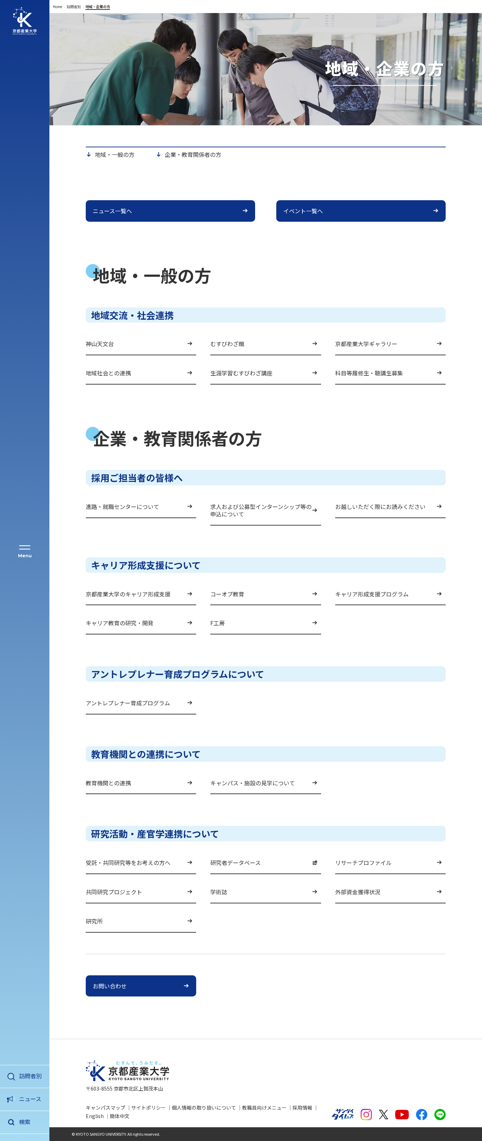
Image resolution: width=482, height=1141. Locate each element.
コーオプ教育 (227, 594)
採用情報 (302, 1107)
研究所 (94, 921)
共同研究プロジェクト (114, 892)
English (95, 1115)
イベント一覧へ (303, 211)
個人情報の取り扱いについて (204, 1107)
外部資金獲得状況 (357, 892)
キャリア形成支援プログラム (372, 594)
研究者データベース (235, 862)
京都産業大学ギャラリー (366, 343)
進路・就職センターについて (122, 506)
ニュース (30, 1098)
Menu (25, 555)
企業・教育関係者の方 (193, 154)
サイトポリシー (148, 1107)
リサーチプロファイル (363, 862)
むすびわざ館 (227, 343)
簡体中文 (119, 1115)
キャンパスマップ (105, 1107)
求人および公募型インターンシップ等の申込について (261, 510)
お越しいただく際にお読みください (380, 506)
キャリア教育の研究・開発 (119, 623)
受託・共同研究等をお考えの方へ (128, 862)
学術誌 (218, 892)
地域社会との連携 (108, 373)
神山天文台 (100, 343)
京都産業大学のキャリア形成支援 (128, 594)
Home (57, 6)
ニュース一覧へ (112, 211)
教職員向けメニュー (264, 1107)
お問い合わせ (110, 986)
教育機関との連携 (108, 783)
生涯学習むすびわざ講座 (241, 373)
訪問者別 (30, 1076)
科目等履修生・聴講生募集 (369, 373)
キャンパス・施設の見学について (252, 783)
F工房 (217, 623)
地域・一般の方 (114, 154)
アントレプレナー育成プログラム (128, 703)
